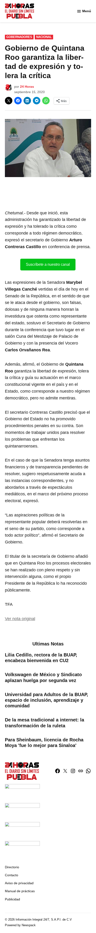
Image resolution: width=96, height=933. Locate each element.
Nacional (44, 37)
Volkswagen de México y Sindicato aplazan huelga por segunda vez (43, 677)
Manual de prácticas (20, 891)
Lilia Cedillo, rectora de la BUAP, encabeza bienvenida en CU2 (41, 657)
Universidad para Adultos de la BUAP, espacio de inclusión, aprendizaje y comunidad (46, 700)
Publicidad (12, 899)
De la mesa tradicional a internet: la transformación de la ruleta (44, 722)
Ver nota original (20, 618)
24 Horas (27, 86)
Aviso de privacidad (19, 883)
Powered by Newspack (20, 925)
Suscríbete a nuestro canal (48, 264)
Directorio (12, 867)
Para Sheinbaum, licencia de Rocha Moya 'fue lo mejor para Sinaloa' (44, 742)
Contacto (11, 875)
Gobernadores (19, 37)
